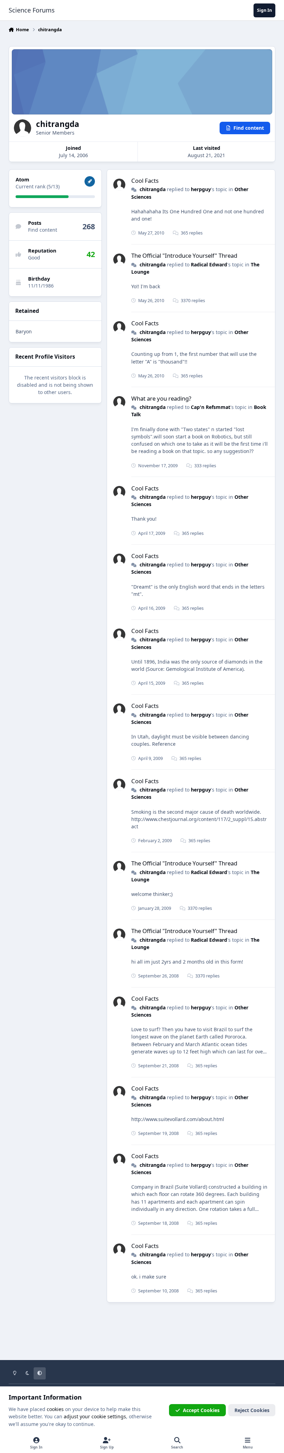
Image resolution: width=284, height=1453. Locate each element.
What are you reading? (161, 398)
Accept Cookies (201, 1410)
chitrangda (153, 189)
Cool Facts (145, 181)
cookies (55, 1409)
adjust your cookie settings (95, 1416)
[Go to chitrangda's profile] (119, 185)
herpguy (201, 189)
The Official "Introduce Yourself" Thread (184, 255)
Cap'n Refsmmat (210, 407)
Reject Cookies (251, 1410)
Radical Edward (209, 264)
